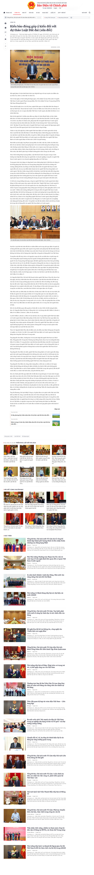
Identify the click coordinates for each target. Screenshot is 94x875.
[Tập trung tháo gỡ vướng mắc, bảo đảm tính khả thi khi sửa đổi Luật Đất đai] (11, 472)
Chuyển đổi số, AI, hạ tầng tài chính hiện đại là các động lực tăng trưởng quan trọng (45, 739)
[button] (38, 17)
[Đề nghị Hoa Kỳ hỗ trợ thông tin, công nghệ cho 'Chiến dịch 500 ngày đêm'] (15, 635)
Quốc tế (53, 12)
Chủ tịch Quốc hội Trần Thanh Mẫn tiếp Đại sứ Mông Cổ (46, 793)
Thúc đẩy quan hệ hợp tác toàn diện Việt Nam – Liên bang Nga (46, 702)
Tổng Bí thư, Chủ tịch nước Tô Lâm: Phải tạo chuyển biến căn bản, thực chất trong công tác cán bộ (46, 811)
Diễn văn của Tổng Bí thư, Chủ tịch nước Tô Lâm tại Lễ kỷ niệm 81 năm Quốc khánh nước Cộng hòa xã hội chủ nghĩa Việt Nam (56, 507)
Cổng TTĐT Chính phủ (50, 17)
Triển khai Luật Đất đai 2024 (20, 442)
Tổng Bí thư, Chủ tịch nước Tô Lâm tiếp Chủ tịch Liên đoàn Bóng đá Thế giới (46, 757)
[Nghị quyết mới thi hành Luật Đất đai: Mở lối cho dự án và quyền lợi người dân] (27, 450)
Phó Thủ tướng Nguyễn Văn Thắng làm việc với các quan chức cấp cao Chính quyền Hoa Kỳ (34, 506)
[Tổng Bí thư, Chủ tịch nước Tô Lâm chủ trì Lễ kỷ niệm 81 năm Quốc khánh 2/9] (13, 519)
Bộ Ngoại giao (25, 436)
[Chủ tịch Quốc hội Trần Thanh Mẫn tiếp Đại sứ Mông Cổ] (15, 798)
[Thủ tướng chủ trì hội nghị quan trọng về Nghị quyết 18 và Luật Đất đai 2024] (27, 472)
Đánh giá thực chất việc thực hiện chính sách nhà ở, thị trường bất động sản (59, 479)
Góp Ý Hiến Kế (61, 12)
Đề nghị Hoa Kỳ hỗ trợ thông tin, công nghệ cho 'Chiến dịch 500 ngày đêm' (44, 630)
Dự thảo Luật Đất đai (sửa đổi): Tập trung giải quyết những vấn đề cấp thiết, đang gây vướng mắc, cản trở (59, 460)
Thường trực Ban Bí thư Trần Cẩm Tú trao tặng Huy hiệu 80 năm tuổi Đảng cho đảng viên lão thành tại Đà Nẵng (45, 685)
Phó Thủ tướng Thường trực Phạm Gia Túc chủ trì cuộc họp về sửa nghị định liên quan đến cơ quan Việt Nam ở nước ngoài (46, 559)
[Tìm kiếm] (89, 13)
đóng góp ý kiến (8, 436)
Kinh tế (24, 12)
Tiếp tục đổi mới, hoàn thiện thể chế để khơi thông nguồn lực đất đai (42, 479)
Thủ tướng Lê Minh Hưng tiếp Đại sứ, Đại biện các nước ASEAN (45, 594)
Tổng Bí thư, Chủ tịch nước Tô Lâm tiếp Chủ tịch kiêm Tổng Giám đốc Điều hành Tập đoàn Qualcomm (46, 648)
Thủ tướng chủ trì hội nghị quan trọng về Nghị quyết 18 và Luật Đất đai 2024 (26, 480)
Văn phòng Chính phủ (63, 17)
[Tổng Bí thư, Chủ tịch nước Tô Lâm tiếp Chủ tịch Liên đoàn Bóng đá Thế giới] (15, 762)
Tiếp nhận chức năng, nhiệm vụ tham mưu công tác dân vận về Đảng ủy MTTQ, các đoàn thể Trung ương (46, 829)
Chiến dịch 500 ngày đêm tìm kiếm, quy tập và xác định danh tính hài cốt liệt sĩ (21, 17)
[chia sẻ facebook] (5, 23)
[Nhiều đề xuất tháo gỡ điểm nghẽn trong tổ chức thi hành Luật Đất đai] (43, 450)
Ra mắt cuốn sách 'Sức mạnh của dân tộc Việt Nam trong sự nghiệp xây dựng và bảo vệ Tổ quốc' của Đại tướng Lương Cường (46, 721)
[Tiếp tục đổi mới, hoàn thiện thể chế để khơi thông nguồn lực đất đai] (43, 472)
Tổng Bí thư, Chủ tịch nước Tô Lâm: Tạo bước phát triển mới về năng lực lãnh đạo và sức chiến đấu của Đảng (45, 613)
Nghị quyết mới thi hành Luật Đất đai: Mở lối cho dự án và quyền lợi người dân (26, 459)
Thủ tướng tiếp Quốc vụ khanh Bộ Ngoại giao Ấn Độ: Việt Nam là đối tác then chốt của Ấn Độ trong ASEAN (46, 847)
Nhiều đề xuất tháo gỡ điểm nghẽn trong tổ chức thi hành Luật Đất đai (43, 458)
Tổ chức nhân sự (30, 814)
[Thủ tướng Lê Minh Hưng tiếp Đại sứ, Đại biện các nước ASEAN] (15, 599)
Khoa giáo (45, 12)
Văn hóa (31, 12)
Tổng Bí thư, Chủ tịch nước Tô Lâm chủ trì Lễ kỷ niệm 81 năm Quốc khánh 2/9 (13, 527)
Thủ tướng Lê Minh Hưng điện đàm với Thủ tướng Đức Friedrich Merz (34, 527)
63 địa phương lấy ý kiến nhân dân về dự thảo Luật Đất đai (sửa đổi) (30, 415)
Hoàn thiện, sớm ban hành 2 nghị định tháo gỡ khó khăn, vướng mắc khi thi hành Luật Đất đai (10, 459)
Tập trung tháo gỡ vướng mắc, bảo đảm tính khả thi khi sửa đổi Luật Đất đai (11, 479)
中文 (60, 8)
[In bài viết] (5, 39)
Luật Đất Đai (17, 436)
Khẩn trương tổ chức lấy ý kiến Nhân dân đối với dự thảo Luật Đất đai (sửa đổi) (30, 423)
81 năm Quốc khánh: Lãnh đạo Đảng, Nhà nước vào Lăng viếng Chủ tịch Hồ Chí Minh (45, 576)
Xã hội (38, 12)
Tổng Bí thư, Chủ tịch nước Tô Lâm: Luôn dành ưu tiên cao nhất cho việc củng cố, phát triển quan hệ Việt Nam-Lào (45, 776)
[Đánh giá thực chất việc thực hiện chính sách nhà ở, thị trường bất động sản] (59, 472)
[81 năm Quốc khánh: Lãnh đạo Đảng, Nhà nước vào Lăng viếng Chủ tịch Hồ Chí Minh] (15, 581)
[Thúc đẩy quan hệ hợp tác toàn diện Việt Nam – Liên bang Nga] (15, 707)
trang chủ (9, 12)
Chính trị (17, 12)
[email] (71, 17)
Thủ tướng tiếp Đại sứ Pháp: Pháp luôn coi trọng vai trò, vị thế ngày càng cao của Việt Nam (46, 666)
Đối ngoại (29, 705)
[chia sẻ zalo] (5, 28)
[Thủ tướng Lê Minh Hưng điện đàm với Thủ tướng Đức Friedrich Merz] (35, 519)
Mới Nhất (84, 12)
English (55, 8)
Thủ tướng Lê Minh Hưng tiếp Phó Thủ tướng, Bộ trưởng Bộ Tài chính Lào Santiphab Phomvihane (56, 527)
